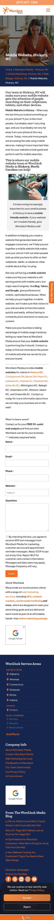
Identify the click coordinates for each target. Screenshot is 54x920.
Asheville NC (12, 385)
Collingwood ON (14, 376)
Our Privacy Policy (15, 771)
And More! (13, 734)
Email (9, 456)
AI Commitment (14, 776)
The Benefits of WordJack (19, 762)
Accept (27, 897)
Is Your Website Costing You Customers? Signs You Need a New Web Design (24, 856)
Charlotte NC (40, 381)
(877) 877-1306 (27, 2)
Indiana (13, 700)
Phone (9, 471)
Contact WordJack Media (19, 754)
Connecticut (16, 684)
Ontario (13, 709)
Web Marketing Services (18, 758)
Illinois (12, 694)
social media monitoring (29, 600)
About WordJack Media (18, 749)
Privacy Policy (36, 890)
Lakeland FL (12, 381)
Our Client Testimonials (18, 767)
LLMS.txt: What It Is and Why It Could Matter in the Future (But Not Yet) (25, 823)
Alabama (14, 673)
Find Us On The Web (16, 874)
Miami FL (42, 376)
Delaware (14, 689)
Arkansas (14, 679)
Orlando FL (26, 381)
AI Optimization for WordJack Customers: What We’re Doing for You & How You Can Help (27, 843)
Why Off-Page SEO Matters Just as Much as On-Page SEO (24, 832)
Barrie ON (30, 376)
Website (10, 485)
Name (9, 441)
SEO (29, 596)
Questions (11, 500)
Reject (27, 906)
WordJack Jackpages (17, 869)
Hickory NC (36, 372)
